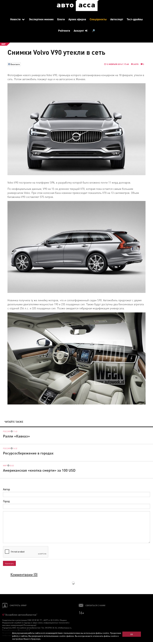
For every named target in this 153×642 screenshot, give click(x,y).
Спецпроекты (98, 19)
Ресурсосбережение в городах (28, 453)
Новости (15, 19)
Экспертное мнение (41, 19)
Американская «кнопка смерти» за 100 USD (39, 470)
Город (6, 501)
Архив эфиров (77, 19)
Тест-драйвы (135, 19)
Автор (6, 489)
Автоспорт (116, 19)
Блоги (61, 19)
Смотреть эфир (18, 605)
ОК (131, 634)
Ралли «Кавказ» (16, 436)
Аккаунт (79, 30)
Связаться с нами (95, 605)
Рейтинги (64, 30)
